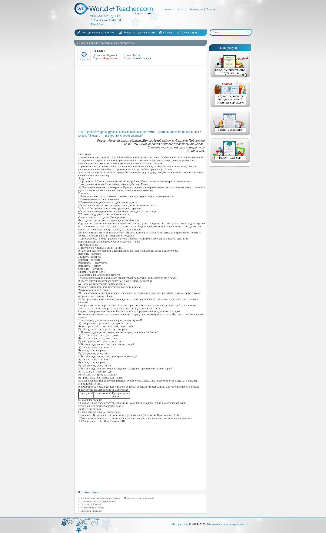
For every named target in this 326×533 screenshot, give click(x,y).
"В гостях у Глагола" (91, 504)
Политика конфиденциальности (227, 524)
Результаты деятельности (139, 32)
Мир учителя (179, 524)
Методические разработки (98, 32)
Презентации (189, 32)
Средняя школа (88, 42)
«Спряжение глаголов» (93, 507)
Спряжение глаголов (91, 510)
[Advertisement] (141, 97)
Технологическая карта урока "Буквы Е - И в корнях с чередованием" (117, 498)
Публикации (194, 9)
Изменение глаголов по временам (98, 501)
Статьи (167, 32)
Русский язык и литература (117, 42)
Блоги (179, 9)
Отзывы (211, 9)
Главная (167, 9)
